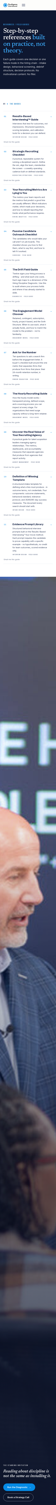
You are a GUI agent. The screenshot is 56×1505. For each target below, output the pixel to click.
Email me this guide (12, 142)
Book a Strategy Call (18, 1497)
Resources (8, 24)
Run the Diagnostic (19, 1487)
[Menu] (24, 5)
